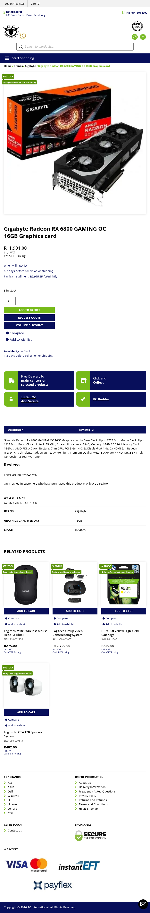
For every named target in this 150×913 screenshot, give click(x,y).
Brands (18, 66)
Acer (11, 782)
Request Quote (29, 317)
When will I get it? (15, 265)
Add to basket (29, 310)
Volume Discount (29, 325)
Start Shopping (23, 58)
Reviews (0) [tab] (86, 430)
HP (9, 800)
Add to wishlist (21, 339)
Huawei (13, 804)
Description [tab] (15, 430)
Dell (10, 791)
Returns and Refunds (93, 800)
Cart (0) (35, 3)
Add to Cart (26, 611)
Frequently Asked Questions (97, 791)
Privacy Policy (87, 796)
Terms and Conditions (93, 804)
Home (8, 66)
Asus (11, 787)
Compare (17, 333)
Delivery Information (92, 787)
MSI (10, 813)
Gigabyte (30, 66)
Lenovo (12, 808)
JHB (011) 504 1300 (136, 12)
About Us (85, 782)
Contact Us (15, 830)
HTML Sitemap (88, 808)
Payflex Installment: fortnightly (30, 276)
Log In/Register (14, 3)
